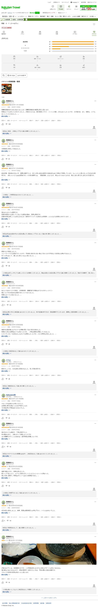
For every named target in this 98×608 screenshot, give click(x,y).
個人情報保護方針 (14, 603)
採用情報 (36, 603)
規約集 (42, 603)
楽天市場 (83, 2)
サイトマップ (65, 2)
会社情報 (4, 603)
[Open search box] (4, 75)
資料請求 (48, 603)
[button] (7, 89)
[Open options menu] (95, 101)
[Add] (94, 24)
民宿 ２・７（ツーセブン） (10, 23)
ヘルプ (49, 2)
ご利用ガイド (56, 2)
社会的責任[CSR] (26, 603)
